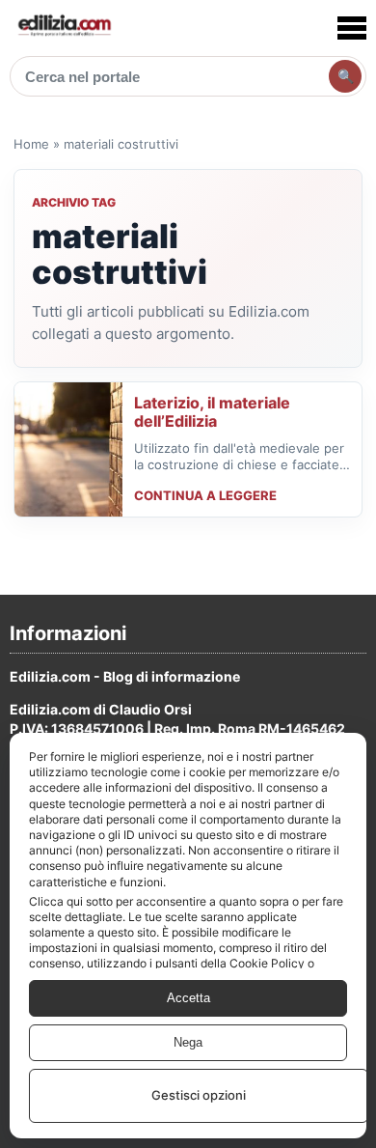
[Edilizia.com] (64, 27)
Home (31, 144)
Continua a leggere (205, 495)
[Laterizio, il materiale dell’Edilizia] (68, 449)
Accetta (188, 998)
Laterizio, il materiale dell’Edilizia (212, 412)
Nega (188, 1042)
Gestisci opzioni (198, 1095)
